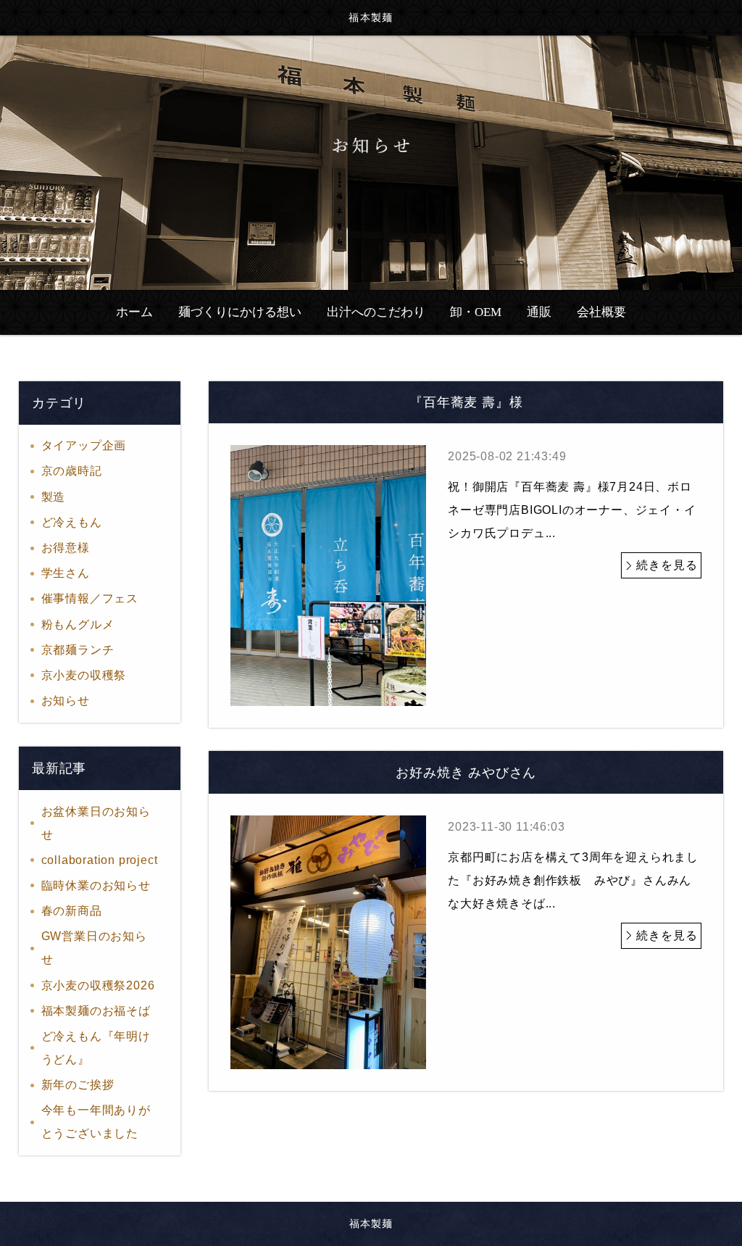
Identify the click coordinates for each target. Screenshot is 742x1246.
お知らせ (65, 700)
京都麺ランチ (77, 650)
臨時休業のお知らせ (96, 885)
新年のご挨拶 (77, 1085)
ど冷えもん (71, 522)
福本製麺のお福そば (96, 1011)
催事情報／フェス (89, 598)
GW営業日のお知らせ (94, 947)
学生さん (65, 573)
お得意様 (65, 547)
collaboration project (99, 860)
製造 (53, 497)
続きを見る (666, 565)
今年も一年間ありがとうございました (96, 1121)
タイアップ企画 (84, 445)
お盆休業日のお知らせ (96, 823)
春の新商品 (71, 911)
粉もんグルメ (77, 624)
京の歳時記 (71, 471)
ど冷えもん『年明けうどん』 (96, 1048)
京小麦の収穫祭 (84, 675)
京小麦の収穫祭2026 (98, 985)
